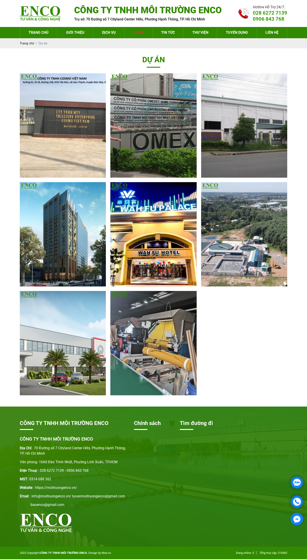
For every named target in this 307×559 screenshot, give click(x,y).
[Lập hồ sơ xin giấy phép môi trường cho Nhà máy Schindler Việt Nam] (63, 343)
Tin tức (168, 32)
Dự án (138, 32)
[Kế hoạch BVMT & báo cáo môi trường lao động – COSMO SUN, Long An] (63, 125)
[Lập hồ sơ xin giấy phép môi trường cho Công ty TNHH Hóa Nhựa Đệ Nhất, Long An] (244, 125)
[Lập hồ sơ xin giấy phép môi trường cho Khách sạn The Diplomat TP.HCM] (63, 234)
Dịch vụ (109, 32)
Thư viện (200, 32)
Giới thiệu (75, 32)
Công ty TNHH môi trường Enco (63, 553)
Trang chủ (39, 32)
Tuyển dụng (237, 32)
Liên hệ (271, 32)
